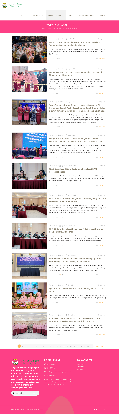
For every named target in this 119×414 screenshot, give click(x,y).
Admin (61, 39)
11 (53, 346)
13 (60, 346)
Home (43, 28)
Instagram (80, 364)
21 (88, 346)
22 (91, 346)
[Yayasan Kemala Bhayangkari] (13, 5)
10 (50, 346)
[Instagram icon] (98, 409)
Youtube (80, 369)
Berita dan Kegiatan (54, 28)
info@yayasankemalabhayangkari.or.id (58, 372)
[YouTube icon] (96, 409)
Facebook (80, 366)
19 (81, 346)
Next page (99, 346)
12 (57, 346)
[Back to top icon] (104, 409)
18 (77, 346)
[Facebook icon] (94, 409)
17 (74, 346)
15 (67, 346)
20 (84, 346)
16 (70, 346)
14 (64, 346)
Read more (101, 59)
